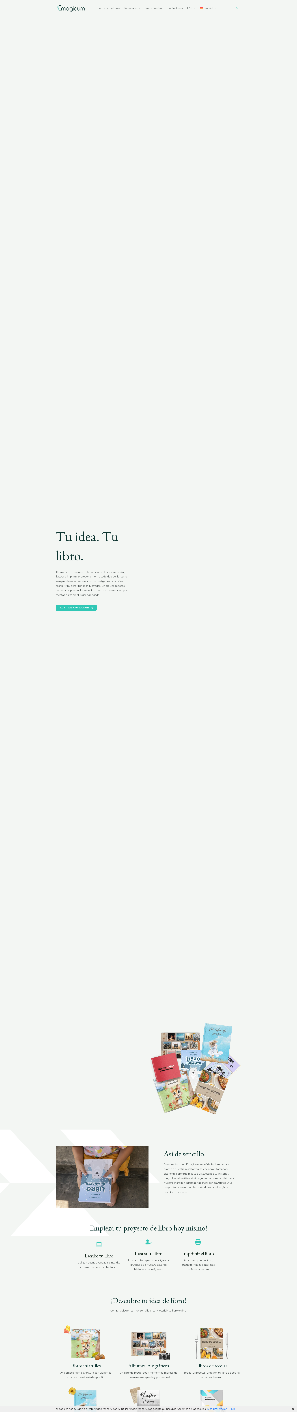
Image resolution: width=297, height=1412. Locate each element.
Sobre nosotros (154, 8)
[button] (138, 8)
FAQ (189, 8)
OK (233, 1409)
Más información (217, 1409)
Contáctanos (175, 8)
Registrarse (130, 8)
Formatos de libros (109, 8)
